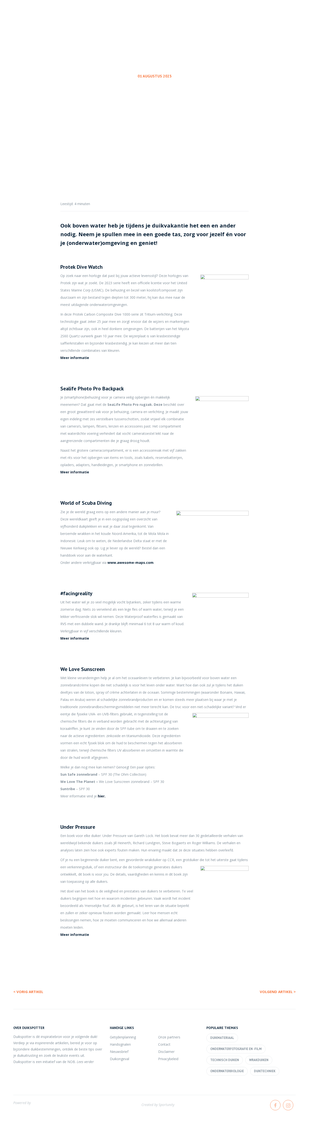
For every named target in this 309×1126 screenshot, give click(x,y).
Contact (164, 1044)
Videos (287, 21)
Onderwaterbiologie (227, 1071)
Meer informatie (75, 357)
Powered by (22, 1102)
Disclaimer (166, 1051)
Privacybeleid (168, 1059)
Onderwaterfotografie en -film (236, 1049)
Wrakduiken (258, 1060)
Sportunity (166, 1104)
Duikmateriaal (153, 105)
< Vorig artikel (28, 991)
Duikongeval (119, 1059)
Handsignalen (120, 1044)
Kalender (190, 21)
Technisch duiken (224, 1060)
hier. (102, 796)
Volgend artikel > (278, 991)
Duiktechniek (264, 1071)
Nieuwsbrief (119, 1051)
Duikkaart (255, 21)
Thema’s (223, 21)
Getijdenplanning (123, 1037)
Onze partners (169, 1037)
